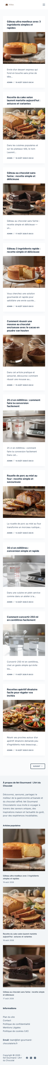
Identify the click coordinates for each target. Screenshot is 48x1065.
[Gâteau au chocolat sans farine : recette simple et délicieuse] (24, 199)
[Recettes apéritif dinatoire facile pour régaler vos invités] (24, 716)
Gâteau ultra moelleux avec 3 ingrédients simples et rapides (24, 24)
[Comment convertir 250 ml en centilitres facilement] (24, 640)
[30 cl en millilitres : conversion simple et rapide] (24, 571)
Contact (7, 1020)
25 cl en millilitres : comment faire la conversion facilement (23, 403)
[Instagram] (35, 1058)
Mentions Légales (12, 1027)
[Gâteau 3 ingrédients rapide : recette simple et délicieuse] (24, 272)
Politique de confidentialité (16, 1024)
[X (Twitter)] (31, 1058)
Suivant (36, 766)
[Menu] (44, 4)
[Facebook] (27, 1058)
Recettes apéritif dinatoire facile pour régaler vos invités (22, 692)
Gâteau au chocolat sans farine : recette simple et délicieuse (21, 176)
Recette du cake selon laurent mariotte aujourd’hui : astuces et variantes (23, 100)
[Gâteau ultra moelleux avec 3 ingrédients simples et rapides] (24, 48)
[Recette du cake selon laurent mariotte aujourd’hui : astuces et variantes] (24, 124)
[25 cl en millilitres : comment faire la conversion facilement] (24, 426)
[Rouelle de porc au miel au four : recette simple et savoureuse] (24, 502)
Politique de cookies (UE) (16, 1031)
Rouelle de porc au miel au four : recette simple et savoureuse (22, 478)
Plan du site (9, 1017)
